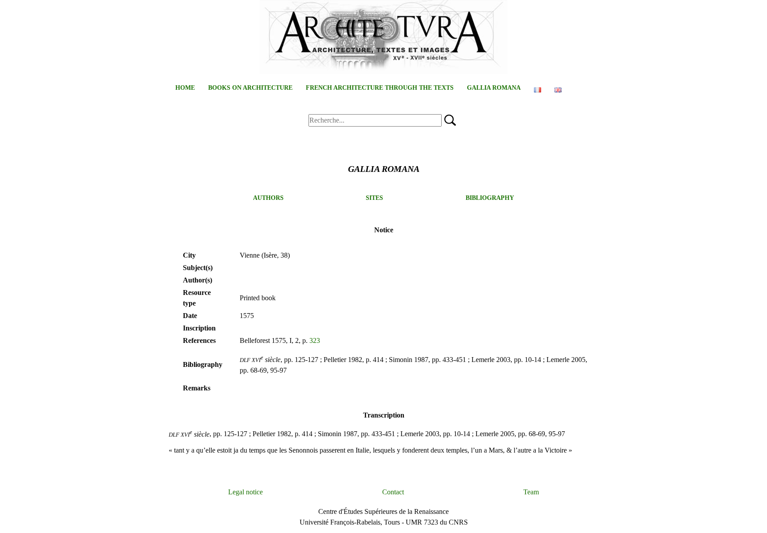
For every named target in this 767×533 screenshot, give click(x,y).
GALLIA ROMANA (494, 87)
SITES (374, 198)
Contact (393, 492)
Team (531, 492)
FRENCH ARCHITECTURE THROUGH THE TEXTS (380, 87)
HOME (185, 87)
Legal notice (245, 492)
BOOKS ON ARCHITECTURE (250, 87)
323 (314, 340)
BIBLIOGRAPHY (490, 198)
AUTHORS (268, 198)
